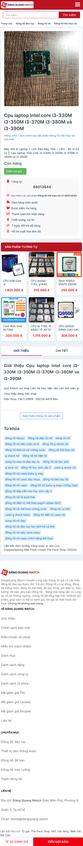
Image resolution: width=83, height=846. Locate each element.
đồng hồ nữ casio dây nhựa (22, 479)
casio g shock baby (17, 514)
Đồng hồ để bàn (13, 760)
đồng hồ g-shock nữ (55, 444)
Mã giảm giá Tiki (13, 693)
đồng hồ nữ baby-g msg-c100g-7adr (53, 485)
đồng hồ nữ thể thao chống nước (26, 509)
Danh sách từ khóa (14, 683)
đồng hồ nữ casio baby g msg (24, 473)
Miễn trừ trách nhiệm (16, 646)
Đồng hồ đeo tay (25, 23)
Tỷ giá (25, 831)
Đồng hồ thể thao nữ (65, 23)
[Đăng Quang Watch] (20, 572)
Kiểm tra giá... (15, 171)
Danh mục (8, 655)
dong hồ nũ (63, 438)
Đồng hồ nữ (44, 23)
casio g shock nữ (65, 467)
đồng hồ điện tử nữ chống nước (25, 450)
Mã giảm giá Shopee (16, 711)
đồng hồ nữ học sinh (56, 461)
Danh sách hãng (12, 665)
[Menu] (77, 4)
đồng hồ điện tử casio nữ (49, 514)
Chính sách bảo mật (15, 628)
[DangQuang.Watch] (23, 5)
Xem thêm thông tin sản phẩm (41, 415)
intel (14, 135)
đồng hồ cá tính (60, 509)
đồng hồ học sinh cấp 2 (36, 467)
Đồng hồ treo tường (15, 770)
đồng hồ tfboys (15, 438)
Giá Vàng (63, 831)
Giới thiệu (21, 351)
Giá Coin (5, 835)
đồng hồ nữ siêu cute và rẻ (22, 444)
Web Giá (75, 831)
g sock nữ (11, 467)
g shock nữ (12, 455)
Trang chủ (6, 23)
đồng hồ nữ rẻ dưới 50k (20, 497)
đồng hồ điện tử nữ (40, 438)
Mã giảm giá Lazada (15, 702)
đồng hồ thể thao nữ (61, 450)
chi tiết (62, 351)
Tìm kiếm (69, 15)
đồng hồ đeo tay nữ (55, 479)
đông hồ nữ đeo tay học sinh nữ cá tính (30, 526)
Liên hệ (6, 720)
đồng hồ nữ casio (16, 485)
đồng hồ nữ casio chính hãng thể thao (29, 538)
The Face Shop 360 (43, 831)
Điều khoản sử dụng (15, 637)
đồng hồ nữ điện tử (35, 455)
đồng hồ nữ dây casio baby (22, 532)
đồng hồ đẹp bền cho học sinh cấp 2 (28, 491)
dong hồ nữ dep (15, 520)
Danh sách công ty (14, 674)
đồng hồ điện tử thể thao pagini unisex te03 (33, 503)
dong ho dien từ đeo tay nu (22, 461)
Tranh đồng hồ (11, 779)
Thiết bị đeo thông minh (18, 751)
